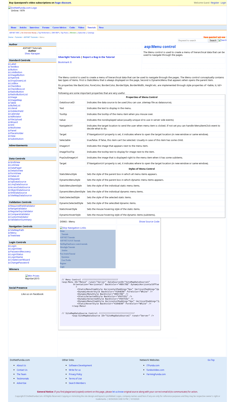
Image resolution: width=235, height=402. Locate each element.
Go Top (211, 360)
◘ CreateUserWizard (19, 259)
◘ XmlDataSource (17, 192)
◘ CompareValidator (19, 214)
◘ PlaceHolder (16, 133)
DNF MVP (55, 33)
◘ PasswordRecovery (19, 251)
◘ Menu (12, 232)
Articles (23, 27)
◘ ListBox (13, 83)
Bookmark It (65, 62)
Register (215, 2)
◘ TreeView (14, 235)
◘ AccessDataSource (19, 187)
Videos (81, 27)
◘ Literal (12, 108)
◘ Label (12, 63)
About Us (21, 365)
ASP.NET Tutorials (31, 37)
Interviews (34, 27)
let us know (117, 391)
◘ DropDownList (17, 80)
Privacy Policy (75, 374)
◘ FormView (14, 173)
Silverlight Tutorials (69, 57)
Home (13, 27)
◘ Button (13, 69)
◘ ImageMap (15, 100)
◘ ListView (13, 164)
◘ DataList (13, 176)
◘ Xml (11, 124)
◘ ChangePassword (18, 262)
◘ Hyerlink (13, 77)
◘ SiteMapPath (16, 230)
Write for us (75, 369)
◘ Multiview (14, 127)
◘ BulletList (14, 105)
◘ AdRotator (14, 116)
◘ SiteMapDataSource (20, 195)
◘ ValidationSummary (19, 219)
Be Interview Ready (28, 33)
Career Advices (59, 27)
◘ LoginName (15, 256)
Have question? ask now (214, 37)
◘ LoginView (15, 248)
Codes (72, 27)
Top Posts (64, 33)
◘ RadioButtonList (18, 94)
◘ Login (12, 245)
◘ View (11, 135)
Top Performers (44, 33)
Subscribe (82, 33)
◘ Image (12, 97)
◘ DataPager (15, 167)
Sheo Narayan (32, 53)
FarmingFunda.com (156, 374)
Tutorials (91, 27)
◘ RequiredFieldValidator (21, 205)
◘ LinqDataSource (18, 184)
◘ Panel (12, 130)
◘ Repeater (14, 178)
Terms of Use (75, 378)
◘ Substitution (16, 138)
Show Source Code (149, 221)
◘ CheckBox (14, 86)
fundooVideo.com (155, 369)
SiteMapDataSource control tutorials (73, 244)
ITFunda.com (153, 365)
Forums (45, 27)
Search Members (77, 383)
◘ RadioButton (16, 91)
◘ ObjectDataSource (19, 189)
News (101, 27)
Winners (73, 33)
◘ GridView (14, 162)
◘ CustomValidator (18, 216)
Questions (65, 257)
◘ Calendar (14, 113)
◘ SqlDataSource (17, 181)
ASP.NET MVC (14, 33)
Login (223, 2)
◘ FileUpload (15, 119)
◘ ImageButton (16, 74)
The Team (21, 374)
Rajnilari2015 (32, 278)
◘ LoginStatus (15, 254)
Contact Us (22, 369)
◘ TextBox (13, 66)
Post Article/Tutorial (67, 254)
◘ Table (12, 102)
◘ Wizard (13, 122)
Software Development (80, 365)
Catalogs (90, 33)
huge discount (63, 2)
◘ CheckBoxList (16, 88)
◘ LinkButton (15, 72)
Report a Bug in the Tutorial (99, 57)
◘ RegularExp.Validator (20, 211)
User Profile (66, 260)
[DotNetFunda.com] (22, 7)
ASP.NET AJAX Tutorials (70, 241)
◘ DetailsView (15, 170)
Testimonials (23, 378)
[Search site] (223, 40)
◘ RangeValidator (17, 208)
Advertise (21, 383)
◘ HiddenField (15, 111)
